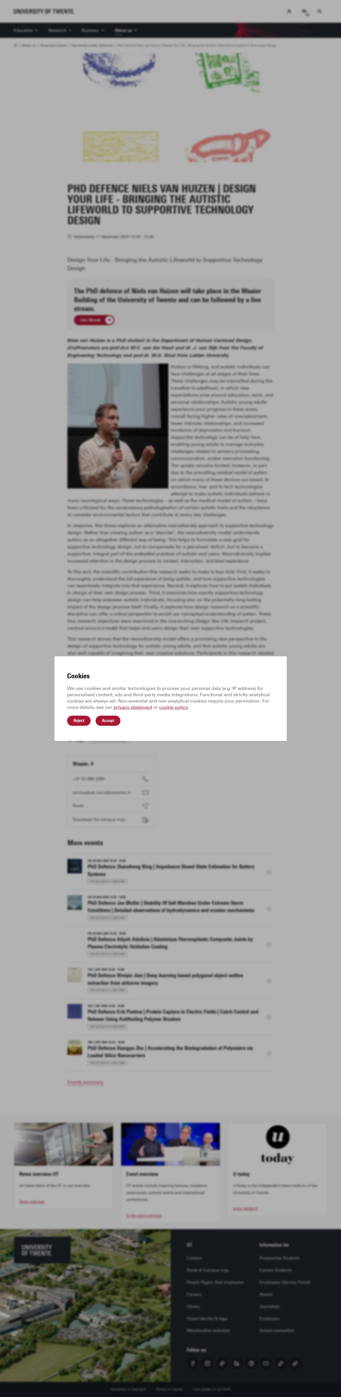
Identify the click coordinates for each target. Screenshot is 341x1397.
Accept (108, 720)
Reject (78, 720)
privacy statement (133, 707)
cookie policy (173, 707)
